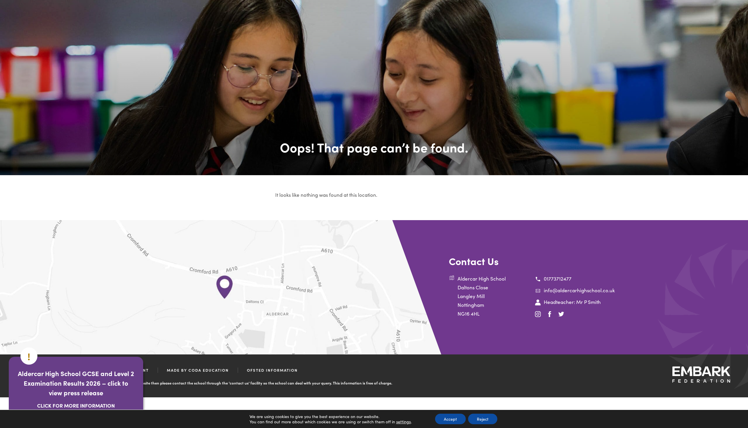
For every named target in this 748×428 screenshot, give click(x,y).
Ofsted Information (272, 370)
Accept (450, 419)
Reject (483, 419)
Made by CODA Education (198, 370)
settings (403, 421)
